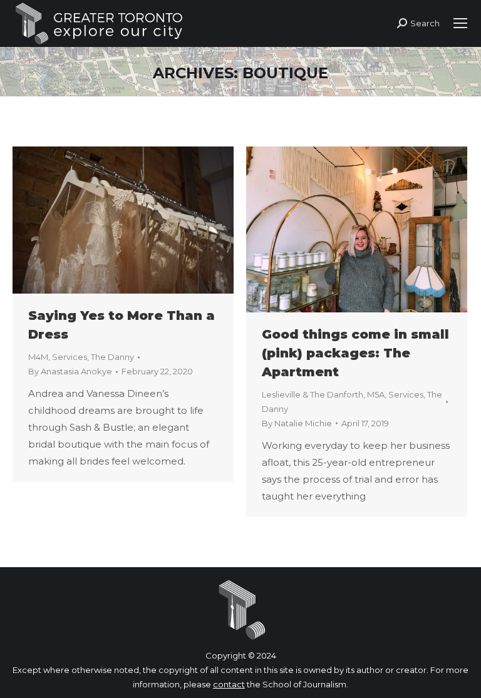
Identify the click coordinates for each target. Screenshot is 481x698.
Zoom (106, 220)
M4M (38, 357)
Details (140, 220)
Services (69, 357)
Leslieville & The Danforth (312, 394)
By (70, 371)
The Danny (112, 357)
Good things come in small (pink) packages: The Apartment (355, 353)
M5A (376, 394)
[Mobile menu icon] (460, 23)
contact (229, 684)
